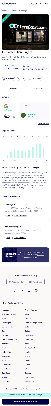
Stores (14, 11)
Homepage (6, 11)
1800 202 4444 (41, 3)
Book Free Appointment (25, 401)
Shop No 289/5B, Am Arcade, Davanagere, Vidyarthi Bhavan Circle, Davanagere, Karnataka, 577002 (23, 209)
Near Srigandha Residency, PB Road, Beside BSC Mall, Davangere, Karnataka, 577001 (24, 231)
